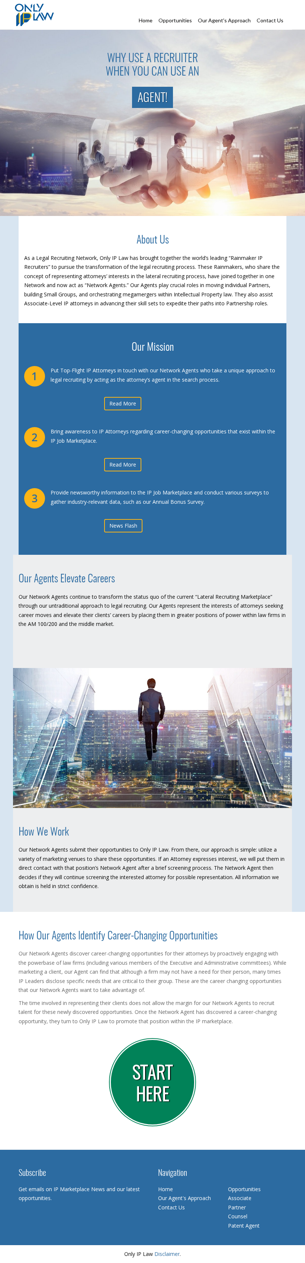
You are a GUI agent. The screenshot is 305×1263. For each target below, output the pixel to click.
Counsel (237, 1216)
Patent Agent (244, 1225)
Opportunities (175, 20)
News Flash (123, 525)
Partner (237, 1207)
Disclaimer (167, 1253)
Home (145, 20)
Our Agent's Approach (224, 20)
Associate (239, 1198)
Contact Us (270, 20)
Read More (122, 403)
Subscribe (32, 1173)
